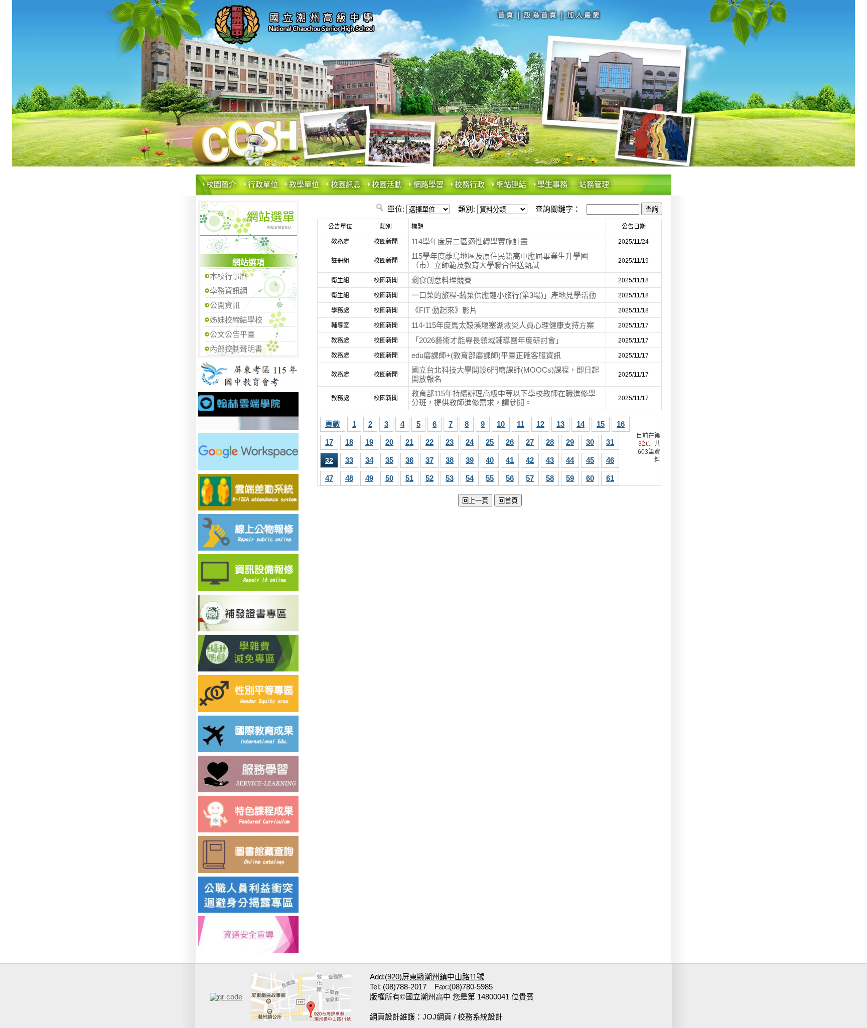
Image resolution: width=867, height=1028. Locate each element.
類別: (466, 209)
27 (530, 442)
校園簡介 (221, 184)
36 (409, 460)
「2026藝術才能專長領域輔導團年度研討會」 (487, 340)
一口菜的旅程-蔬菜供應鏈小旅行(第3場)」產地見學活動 (503, 295)
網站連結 (511, 184)
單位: (395, 209)
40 (490, 460)
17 (329, 442)
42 (530, 460)
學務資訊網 (228, 290)
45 (590, 460)
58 (550, 478)
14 (580, 424)
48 (349, 478)
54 (470, 478)
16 (621, 424)
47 (329, 478)
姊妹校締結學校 (236, 319)
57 (530, 478)
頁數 (332, 424)
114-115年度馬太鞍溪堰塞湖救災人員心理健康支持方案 (502, 325)
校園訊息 (346, 184)
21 (409, 442)
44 (570, 460)
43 (550, 460)
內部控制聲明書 (236, 349)
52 (429, 478)
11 (520, 424)
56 (510, 478)
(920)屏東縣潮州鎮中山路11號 (434, 976)
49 (369, 478)
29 (570, 442)
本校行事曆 (228, 276)
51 (409, 478)
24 (470, 442)
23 (450, 442)
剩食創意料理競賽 (441, 280)
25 (490, 442)
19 (369, 442)
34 (369, 460)
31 (610, 442)
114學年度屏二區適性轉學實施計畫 (469, 241)
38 (450, 460)
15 (601, 424)
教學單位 (304, 184)
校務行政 (470, 184)
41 (510, 460)
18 (349, 442)
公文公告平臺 (232, 334)
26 (510, 442)
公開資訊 (225, 305)
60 (590, 478)
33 (349, 460)
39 (470, 460)
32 (329, 460)
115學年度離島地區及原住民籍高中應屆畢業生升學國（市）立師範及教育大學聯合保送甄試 (499, 260)
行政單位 (263, 184)
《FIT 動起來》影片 (444, 310)
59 (570, 478)
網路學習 (428, 184)
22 (429, 442)
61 (610, 478)
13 (560, 424)
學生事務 (552, 184)
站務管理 (594, 184)
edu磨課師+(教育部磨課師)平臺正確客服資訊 (486, 355)
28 (550, 442)
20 (389, 442)
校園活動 (387, 184)
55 (490, 478)
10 (501, 424)
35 (389, 460)
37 (429, 460)
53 (450, 478)
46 (610, 460)
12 (540, 424)
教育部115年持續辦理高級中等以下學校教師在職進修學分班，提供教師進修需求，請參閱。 (503, 398)
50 (389, 478)
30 (590, 442)
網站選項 (248, 262)
